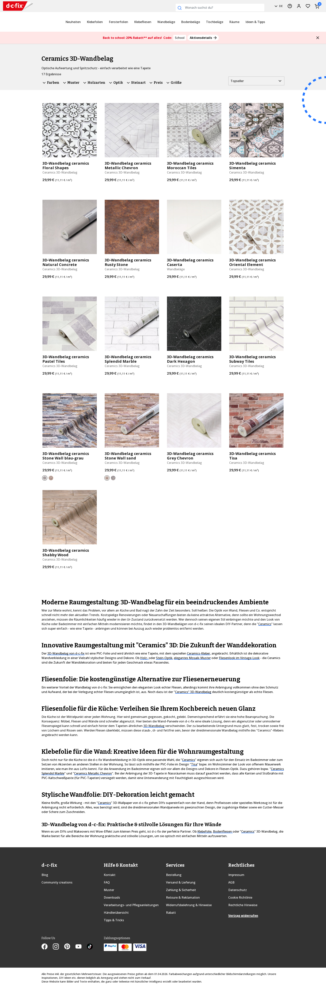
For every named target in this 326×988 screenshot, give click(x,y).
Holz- (144, 658)
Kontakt (109, 875)
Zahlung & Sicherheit (181, 890)
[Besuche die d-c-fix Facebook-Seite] (47, 947)
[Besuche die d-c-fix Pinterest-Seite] (69, 947)
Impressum (236, 875)
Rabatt (171, 912)
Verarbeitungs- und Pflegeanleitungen (131, 905)
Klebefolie (204, 831)
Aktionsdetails (201, 38)
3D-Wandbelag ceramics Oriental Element (252, 262)
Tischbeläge (214, 22)
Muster (109, 890)
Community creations (57, 882)
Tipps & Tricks (114, 920)
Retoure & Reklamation (183, 897)
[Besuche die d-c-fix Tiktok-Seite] (90, 947)
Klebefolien (95, 22)
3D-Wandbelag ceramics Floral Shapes (65, 165)
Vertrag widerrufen (243, 915)
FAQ (107, 882)
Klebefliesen (142, 22)
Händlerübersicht (116, 912)
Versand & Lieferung (180, 882)
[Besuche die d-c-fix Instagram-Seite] (58, 947)
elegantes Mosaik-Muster (192, 658)
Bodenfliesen (223, 831)
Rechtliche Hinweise (242, 905)
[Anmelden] (299, 6)
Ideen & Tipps (255, 22)
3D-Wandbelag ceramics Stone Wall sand (128, 455)
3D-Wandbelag (154, 726)
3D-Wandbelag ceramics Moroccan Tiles (190, 165)
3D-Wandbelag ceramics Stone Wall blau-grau (65, 455)
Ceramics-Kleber (198, 653)
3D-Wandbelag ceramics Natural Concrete (65, 262)
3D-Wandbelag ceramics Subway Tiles (252, 359)
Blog (45, 875)
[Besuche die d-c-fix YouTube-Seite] (81, 947)
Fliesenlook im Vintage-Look (239, 658)
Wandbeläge (166, 22)
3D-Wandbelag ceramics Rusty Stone (128, 262)
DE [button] (280, 6)
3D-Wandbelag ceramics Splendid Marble (128, 359)
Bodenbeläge (190, 22)
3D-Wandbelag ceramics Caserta (190, 262)
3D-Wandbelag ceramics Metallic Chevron (128, 165)
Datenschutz (237, 890)
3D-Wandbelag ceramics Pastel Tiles (65, 359)
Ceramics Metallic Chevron (93, 773)
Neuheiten (73, 22)
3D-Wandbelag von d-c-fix (66, 653)
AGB (231, 882)
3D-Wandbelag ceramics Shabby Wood (65, 552)
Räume (234, 22)
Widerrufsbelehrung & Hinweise (189, 905)
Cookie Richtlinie (240, 897)
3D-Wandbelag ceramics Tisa (252, 455)
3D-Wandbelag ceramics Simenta (252, 165)
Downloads (112, 897)
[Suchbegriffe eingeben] (179, 8)
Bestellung (173, 875)
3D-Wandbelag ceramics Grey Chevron (190, 455)
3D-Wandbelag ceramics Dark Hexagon (190, 359)
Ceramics (264, 624)
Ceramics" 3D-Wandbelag (193, 692)
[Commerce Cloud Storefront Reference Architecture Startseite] (13, 6)
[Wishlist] (308, 6)
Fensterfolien (118, 22)
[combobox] (220, 7)
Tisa (194, 764)
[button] (317, 37)
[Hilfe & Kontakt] (290, 6)
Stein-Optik (164, 658)
